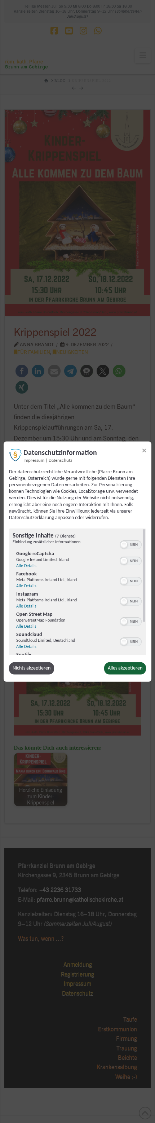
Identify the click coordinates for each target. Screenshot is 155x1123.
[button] (124, 544)
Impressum (33, 460)
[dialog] (77, 561)
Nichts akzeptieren (31, 668)
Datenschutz (60, 460)
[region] (77, 591)
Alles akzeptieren (125, 668)
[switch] (130, 544)
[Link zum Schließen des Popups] (144, 450)
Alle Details (26, 566)
